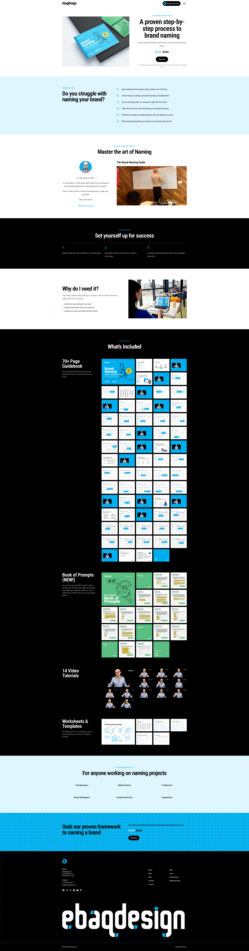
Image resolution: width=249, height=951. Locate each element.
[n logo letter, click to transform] (180, 920)
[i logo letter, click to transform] (157, 920)
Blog (150, 877)
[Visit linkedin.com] (74, 890)
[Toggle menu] (184, 3)
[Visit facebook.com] (63, 890)
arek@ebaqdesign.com (69, 885)
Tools (171, 873)
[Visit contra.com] (81, 890)
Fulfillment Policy (174, 881)
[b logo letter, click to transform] (82, 920)
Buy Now (134, 838)
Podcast (151, 881)
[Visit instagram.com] (67, 890)
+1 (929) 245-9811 (68, 882)
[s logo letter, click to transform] (148, 920)
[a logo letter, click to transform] (95, 920)
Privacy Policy (173, 877)
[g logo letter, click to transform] (167, 920)
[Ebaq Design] (124, 861)
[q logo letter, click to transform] (108, 920)
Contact (151, 884)
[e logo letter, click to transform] (68, 920)
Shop (171, 870)
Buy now (162, 59)
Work (150, 873)
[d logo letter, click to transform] (121, 920)
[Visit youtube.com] (77, 890)
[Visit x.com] (70, 890)
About (150, 870)
